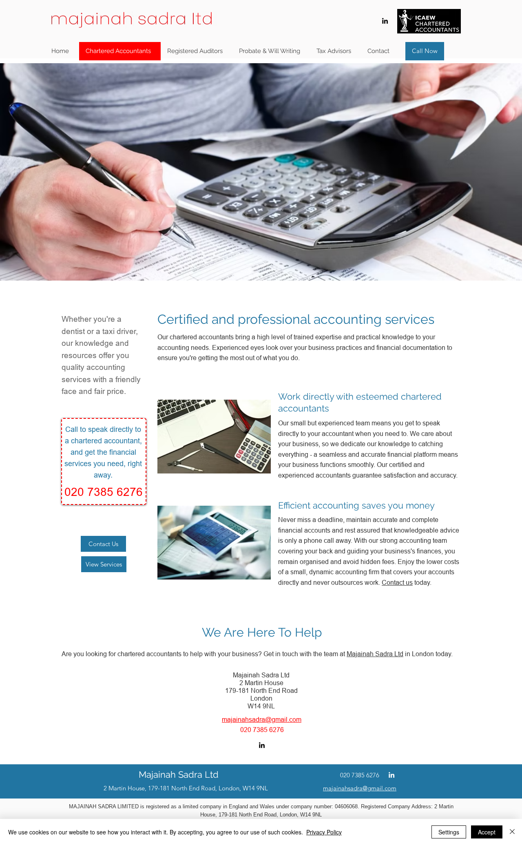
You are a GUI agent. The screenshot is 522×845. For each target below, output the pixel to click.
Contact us (397, 582)
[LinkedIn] (385, 21)
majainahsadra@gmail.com (261, 719)
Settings (448, 832)
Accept (486, 832)
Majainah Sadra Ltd (375, 653)
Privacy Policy (324, 832)
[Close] (512, 831)
